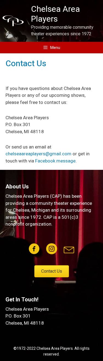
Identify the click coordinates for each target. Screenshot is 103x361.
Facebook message (55, 161)
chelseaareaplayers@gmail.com (38, 153)
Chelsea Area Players (55, 14)
